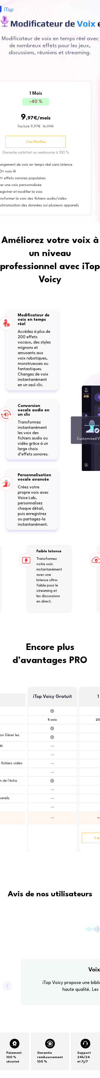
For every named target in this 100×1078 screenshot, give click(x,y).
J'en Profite (35, 142)
